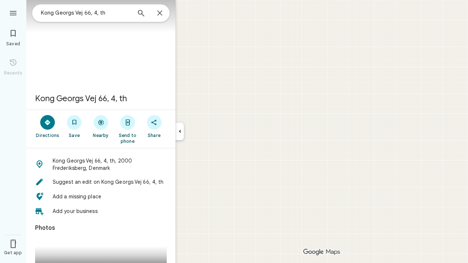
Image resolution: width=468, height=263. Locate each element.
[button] (101, 164)
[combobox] (86, 12)
